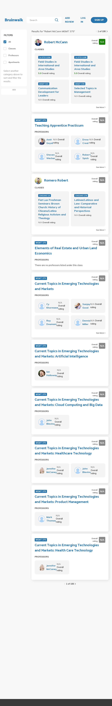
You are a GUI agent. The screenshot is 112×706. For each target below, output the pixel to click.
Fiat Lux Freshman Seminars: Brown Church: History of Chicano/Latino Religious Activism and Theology (52, 209)
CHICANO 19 (44, 195)
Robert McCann (56, 42)
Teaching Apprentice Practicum (59, 125)
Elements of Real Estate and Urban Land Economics (66, 251)
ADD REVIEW (69, 20)
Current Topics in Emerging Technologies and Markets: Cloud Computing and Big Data (69, 402)
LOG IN (83, 20)
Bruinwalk (14, 20)
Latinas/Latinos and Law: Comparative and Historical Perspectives (86, 205)
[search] (40, 20)
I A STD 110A (44, 57)
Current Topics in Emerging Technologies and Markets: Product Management (67, 499)
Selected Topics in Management (85, 90)
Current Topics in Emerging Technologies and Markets (67, 286)
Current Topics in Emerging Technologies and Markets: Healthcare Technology (67, 451)
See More (100, 107)
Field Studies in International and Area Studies (48, 65)
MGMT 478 (79, 84)
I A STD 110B (80, 57)
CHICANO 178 (81, 195)
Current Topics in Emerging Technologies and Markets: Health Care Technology (67, 548)
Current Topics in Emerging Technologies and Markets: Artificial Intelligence (67, 354)
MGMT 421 (43, 84)
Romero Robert (56, 180)
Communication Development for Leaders (48, 92)
